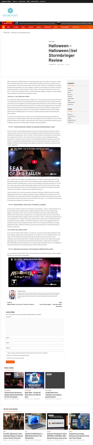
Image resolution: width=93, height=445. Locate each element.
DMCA (28, 1)
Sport (55, 27)
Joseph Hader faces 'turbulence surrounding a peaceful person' (53, 395)
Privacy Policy (21, 1)
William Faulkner (16, 398)
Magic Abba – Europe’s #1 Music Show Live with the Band (33, 395)
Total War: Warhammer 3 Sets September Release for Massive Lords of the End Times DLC (13, 436)
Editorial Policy (35, 1)
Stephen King (53, 64)
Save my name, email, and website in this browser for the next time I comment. (28, 353)
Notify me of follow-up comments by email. (18, 355)
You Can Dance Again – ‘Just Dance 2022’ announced (50, 304)
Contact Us (42, 1)
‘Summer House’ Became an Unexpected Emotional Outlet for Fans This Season (13, 395)
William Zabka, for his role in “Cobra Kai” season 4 (20, 303)
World (23, 27)
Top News (15, 27)
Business (49, 431)
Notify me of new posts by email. (15, 358)
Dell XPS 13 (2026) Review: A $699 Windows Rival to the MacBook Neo (34, 436)
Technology (47, 27)
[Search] (90, 27)
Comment (9, 317)
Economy (30, 27)
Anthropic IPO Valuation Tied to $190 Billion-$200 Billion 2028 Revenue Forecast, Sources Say (57, 436)
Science (38, 27)
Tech (26, 431)
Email (7, 342)
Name (8, 337)
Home (8, 27)
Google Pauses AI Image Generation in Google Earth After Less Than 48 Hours (79, 436)
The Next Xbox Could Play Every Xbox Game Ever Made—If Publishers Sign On (64, 23)
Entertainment (65, 27)
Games (4, 431)
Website (8, 348)
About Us (15, 1)
